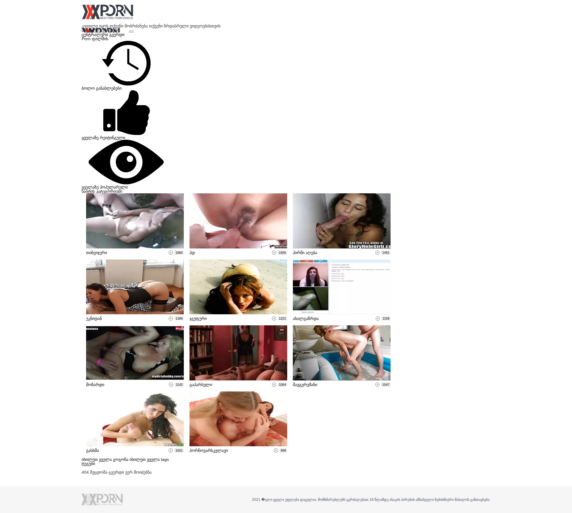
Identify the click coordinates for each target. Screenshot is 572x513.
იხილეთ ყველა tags (149, 459)
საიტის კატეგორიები (102, 191)
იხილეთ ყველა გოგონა (106, 459)
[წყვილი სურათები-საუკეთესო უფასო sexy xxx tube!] (107, 11)
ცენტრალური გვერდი (103, 34)
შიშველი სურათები (101, 30)
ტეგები (88, 463)
